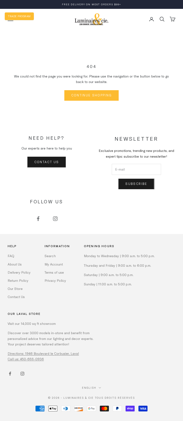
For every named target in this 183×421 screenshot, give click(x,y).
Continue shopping (91, 95)
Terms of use (54, 272)
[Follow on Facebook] (38, 218)
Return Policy (18, 280)
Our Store (15, 289)
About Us (15, 264)
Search (50, 256)
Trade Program (19, 16)
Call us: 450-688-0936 (26, 359)
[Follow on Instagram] (55, 218)
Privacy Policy (55, 280)
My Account (54, 264)
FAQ (11, 256)
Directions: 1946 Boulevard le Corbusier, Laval (43, 353)
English (89, 387)
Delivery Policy (19, 272)
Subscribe (136, 184)
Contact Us (46, 162)
